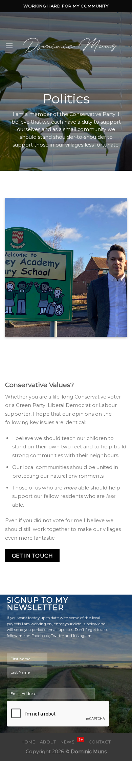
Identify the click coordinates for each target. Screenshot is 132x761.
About (48, 741)
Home (28, 741)
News (72, 741)
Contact (100, 741)
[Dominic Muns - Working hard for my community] (70, 46)
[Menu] (9, 45)
